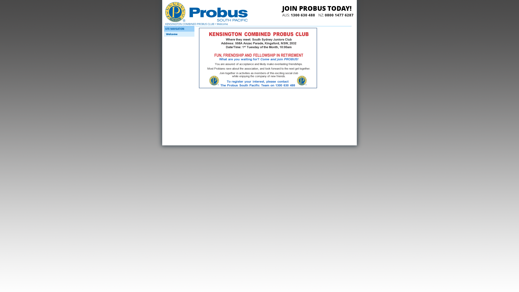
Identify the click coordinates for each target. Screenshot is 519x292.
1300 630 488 (303, 15)
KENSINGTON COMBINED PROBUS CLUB (189, 24)
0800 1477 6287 (339, 15)
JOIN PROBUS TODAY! (317, 8)
